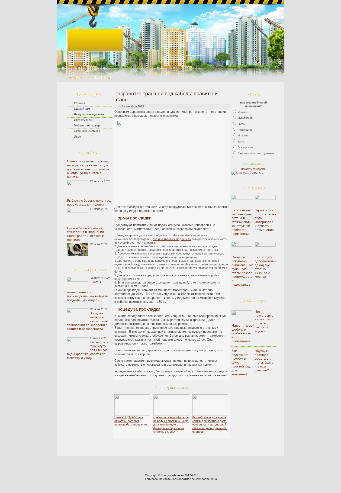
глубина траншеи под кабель (172, 239)
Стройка (79, 103)
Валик (241, 141)
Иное (77, 136)
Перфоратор (245, 129)
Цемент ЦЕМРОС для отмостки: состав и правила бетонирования (130, 421)
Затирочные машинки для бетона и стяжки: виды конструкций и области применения (242, 221)
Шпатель (243, 135)
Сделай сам (82, 108)
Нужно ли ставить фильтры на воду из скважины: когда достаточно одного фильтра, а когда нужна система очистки (88, 169)
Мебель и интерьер (87, 125)
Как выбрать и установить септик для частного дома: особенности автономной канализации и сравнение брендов (209, 424)
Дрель (241, 123)
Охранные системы (87, 131)
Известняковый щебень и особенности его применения (243, 333)
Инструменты (83, 120)
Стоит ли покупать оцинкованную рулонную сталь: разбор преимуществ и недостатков (243, 270)
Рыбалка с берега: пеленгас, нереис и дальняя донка (89, 202)
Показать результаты (253, 169)
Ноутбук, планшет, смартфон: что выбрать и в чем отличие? (264, 360)
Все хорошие (245, 147)
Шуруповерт (245, 117)
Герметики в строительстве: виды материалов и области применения (266, 220)
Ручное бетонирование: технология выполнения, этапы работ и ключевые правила (86, 234)
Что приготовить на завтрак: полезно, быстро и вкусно (264, 321)
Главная (74, 77)
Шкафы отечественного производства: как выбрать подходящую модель (87, 291)
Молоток (243, 112)
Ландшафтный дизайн (89, 114)
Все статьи (101, 77)
